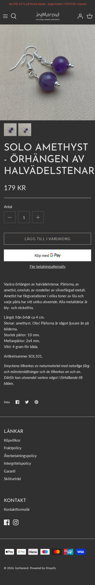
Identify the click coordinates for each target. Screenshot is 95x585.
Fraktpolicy (12, 448)
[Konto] (79, 16)
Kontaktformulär (17, 509)
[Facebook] (7, 522)
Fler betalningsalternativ (48, 267)
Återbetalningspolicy (20, 455)
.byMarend (21, 568)
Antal (8, 206)
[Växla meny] (5, 16)
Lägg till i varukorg (47, 238)
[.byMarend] (47, 16)
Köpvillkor (12, 440)
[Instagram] (16, 522)
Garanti (9, 471)
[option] (47, 72)
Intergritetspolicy (17, 463)
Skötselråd (12, 478)
